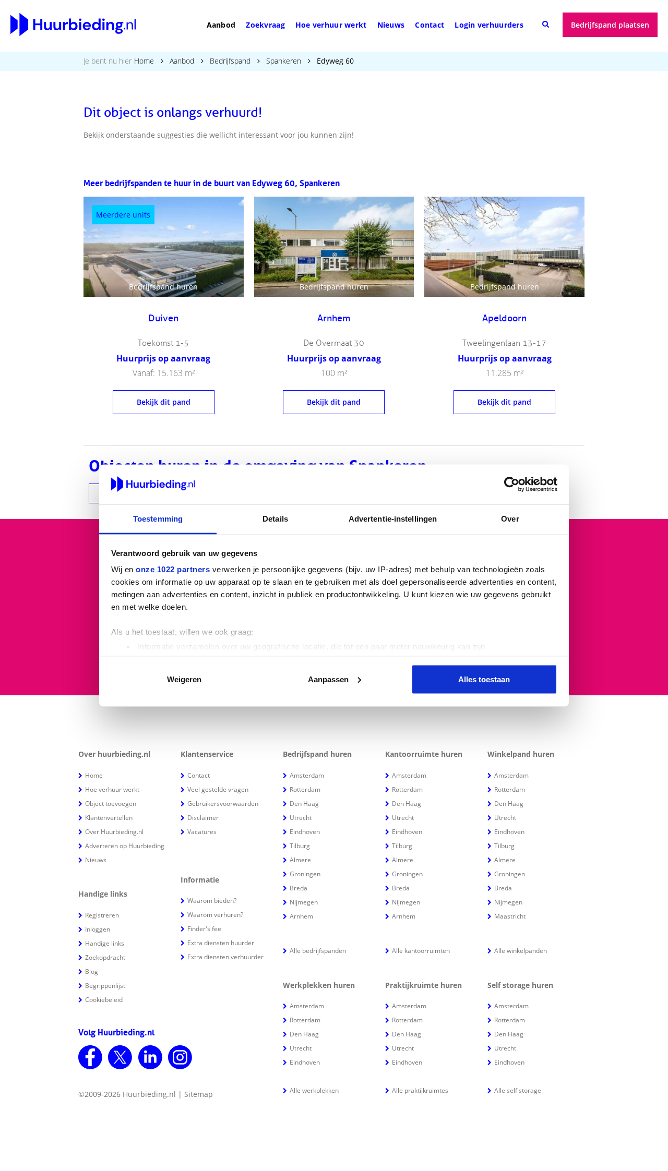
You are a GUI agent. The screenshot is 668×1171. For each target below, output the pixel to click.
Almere (300, 859)
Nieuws (391, 25)
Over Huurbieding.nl (114, 831)
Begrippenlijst (105, 985)
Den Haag (304, 803)
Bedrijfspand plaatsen (610, 25)
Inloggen (97, 929)
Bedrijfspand (230, 61)
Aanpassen (328, 678)
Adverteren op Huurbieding (124, 845)
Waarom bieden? (211, 900)
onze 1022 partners (173, 569)
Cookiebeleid (104, 999)
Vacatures (202, 831)
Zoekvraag (265, 25)
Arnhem (301, 916)
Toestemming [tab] (158, 518)
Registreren (102, 915)
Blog (91, 971)
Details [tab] (275, 518)
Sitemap (198, 1094)
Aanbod (221, 25)
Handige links (104, 943)
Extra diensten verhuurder (225, 956)
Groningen (305, 874)
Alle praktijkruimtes (420, 1090)
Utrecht (301, 817)
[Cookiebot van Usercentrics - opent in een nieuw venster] (511, 484)
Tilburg (300, 845)
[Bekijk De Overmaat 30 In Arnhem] (334, 247)
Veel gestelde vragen (217, 789)
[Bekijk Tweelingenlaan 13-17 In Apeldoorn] (504, 247)
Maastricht (510, 916)
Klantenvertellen (109, 817)
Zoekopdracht (105, 957)
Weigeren (184, 678)
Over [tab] (510, 518)
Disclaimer (203, 817)
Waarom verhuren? (215, 914)
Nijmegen (304, 902)
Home (144, 61)
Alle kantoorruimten (421, 950)
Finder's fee (204, 928)
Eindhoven (305, 831)
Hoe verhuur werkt (331, 25)
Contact (429, 25)
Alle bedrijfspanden (318, 950)
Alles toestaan (484, 678)
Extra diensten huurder (220, 942)
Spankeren (283, 61)
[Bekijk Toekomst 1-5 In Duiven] (163, 247)
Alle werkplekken (314, 1090)
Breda (298, 888)
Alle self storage (517, 1090)
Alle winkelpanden (520, 950)
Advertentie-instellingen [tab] (393, 518)
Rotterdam (305, 789)
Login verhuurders (489, 25)
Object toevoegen (110, 803)
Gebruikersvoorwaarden (222, 803)
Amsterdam (307, 775)
